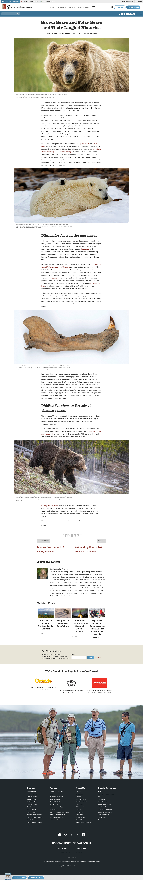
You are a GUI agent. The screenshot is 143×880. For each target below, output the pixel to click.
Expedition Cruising (32, 804)
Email (73, 654)
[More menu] (93, 7)
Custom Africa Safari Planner (34, 822)
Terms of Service (80, 817)
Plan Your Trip (101, 799)
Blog (99, 796)
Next (90, 658)
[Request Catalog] (19, 877)
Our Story (78, 796)
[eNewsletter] (36, 877)
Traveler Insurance (102, 802)
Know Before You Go (103, 814)
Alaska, (55, 278)
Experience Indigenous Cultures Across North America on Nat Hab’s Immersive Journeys (97, 628)
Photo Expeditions (32, 794)
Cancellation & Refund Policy (105, 812)
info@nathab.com (71, 857)
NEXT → (101, 541)
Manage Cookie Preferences (83, 822)
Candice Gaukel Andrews (61, 33)
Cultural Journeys (31, 799)
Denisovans (85, 249)
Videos (100, 791)
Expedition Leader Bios (82, 802)
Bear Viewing (30, 807)
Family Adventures (32, 802)
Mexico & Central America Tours (58, 814)
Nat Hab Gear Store (103, 807)
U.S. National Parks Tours (56, 796)
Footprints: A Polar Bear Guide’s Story (63, 623)
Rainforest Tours (31, 812)
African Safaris (53, 794)
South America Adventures (57, 817)
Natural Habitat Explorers (104, 804)
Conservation (79, 794)
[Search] (112, 7)
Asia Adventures (54, 809)
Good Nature (127, 14)
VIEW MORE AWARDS (71, 699)
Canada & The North (55, 802)
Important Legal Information (105, 809)
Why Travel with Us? (81, 799)
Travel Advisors (102, 817)
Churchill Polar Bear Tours (56, 791)
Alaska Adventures (55, 799)
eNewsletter (120, 7)
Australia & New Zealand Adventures (59, 812)
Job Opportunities (80, 807)
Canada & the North (91, 33)
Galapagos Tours (54, 804)
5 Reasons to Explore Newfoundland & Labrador (46, 624)
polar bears (84, 143)
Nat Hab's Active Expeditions (34, 814)
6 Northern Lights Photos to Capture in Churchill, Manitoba (80, 626)
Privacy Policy (98, 657)
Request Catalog (133, 7)
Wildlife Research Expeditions (35, 825)
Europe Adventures (55, 820)
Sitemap (100, 820)
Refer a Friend (79, 812)
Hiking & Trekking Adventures (35, 817)
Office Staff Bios (80, 804)
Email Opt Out (79, 814)
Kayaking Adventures (32, 820)
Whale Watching (31, 809)
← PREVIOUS (43, 541)
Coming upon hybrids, (49, 505)
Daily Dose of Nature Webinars (106, 794)
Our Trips (78, 791)
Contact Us (79, 809)
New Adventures (31, 791)
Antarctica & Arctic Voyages (57, 807)
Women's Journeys (32, 796)
